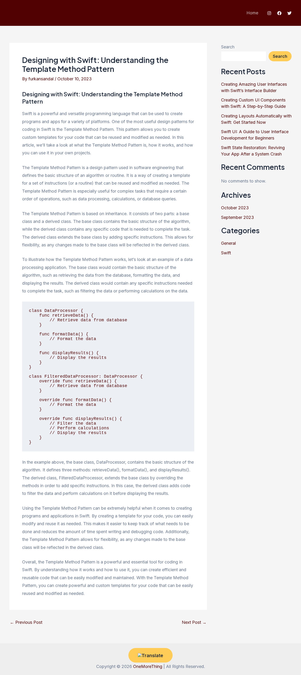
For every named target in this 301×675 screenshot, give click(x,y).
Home (252, 12)
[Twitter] (289, 13)
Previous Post (26, 622)
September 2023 (237, 217)
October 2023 (235, 207)
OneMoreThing (147, 666)
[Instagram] (269, 13)
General (228, 243)
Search (227, 46)
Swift (226, 252)
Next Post (194, 622)
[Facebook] (279, 13)
